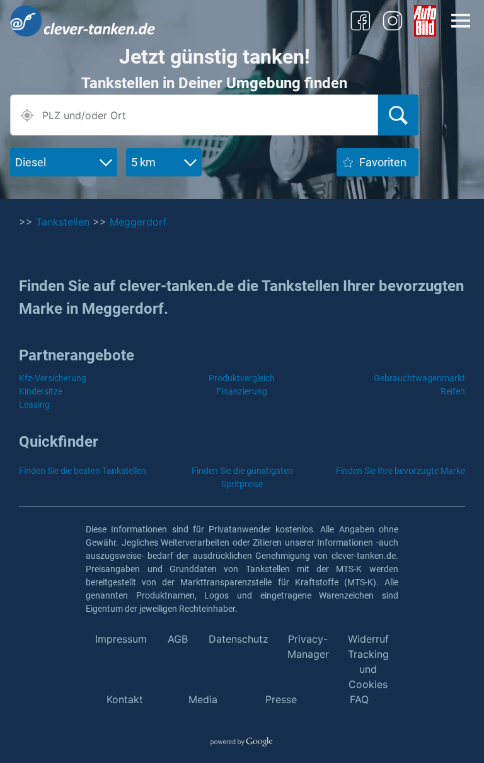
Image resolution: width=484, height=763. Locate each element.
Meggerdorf (138, 221)
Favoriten (382, 162)
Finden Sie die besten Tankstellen (82, 471)
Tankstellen (62, 221)
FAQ (359, 699)
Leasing (34, 404)
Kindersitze (40, 391)
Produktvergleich (242, 378)
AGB (178, 639)
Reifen (453, 391)
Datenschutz (238, 639)
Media (202, 699)
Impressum (121, 639)
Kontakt (125, 699)
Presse (281, 699)
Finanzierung (241, 391)
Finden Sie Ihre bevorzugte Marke (400, 471)
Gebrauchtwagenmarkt (419, 378)
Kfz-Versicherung (52, 378)
